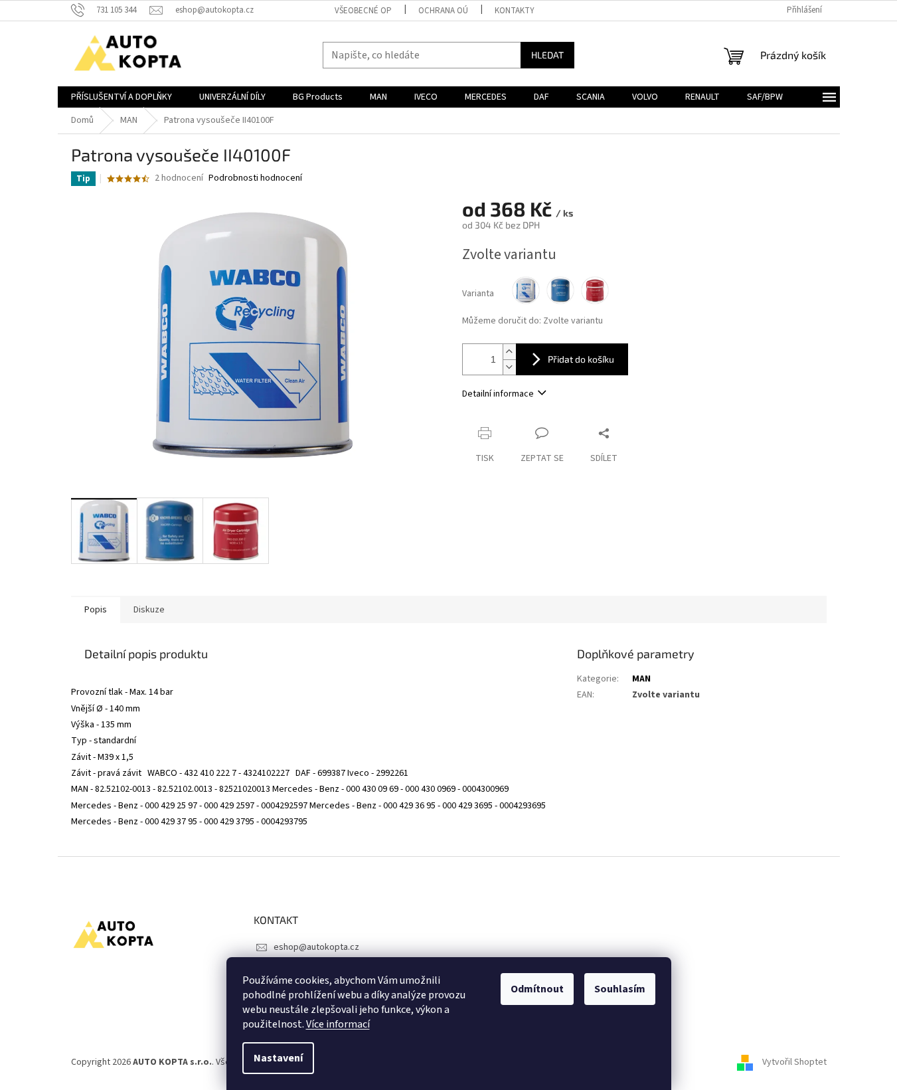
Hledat (547, 54)
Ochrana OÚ (443, 11)
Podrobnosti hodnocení (255, 178)
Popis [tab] (95, 609)
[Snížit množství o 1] (509, 367)
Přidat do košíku (581, 359)
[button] (314, 679)
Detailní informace (498, 394)
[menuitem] (121, 97)
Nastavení (278, 1058)
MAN (641, 678)
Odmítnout (537, 989)
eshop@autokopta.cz (316, 947)
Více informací (338, 1024)
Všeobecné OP (363, 11)
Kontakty (514, 11)
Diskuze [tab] (149, 609)
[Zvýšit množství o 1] (509, 351)
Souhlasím (619, 989)
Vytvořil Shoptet (794, 1062)
